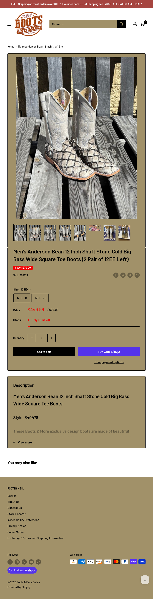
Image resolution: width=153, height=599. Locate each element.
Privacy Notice (16, 525)
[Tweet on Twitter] (130, 275)
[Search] (121, 24)
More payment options (109, 362)
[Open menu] (9, 24)
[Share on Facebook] (115, 275)
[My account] (135, 24)
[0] (142, 24)
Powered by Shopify (19, 587)
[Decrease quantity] (32, 338)
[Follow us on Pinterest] (24, 562)
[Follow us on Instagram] (17, 562)
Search (12, 495)
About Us (13, 501)
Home (10, 46)
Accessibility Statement (23, 520)
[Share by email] (137, 275)
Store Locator (16, 514)
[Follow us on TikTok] (38, 562)
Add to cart (44, 351)
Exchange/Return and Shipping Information (35, 538)
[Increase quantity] (51, 338)
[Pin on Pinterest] (123, 275)
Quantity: (19, 338)
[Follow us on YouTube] (31, 562)
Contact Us (14, 507)
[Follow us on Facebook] (10, 562)
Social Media (15, 532)
